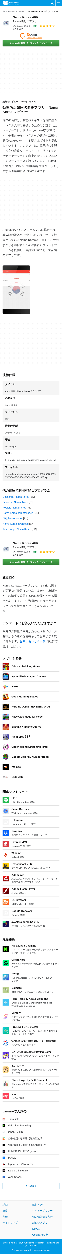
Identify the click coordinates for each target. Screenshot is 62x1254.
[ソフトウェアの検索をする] (52, 3)
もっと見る (31, 1185)
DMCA (36, 1228)
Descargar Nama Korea (16, 496)
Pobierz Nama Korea (14, 507)
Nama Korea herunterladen (18, 513)
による (22, 26)
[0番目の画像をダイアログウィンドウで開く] (16, 289)
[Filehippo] (11, 3)
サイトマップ (10, 1222)
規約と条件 (38, 1204)
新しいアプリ (40, 1222)
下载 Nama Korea (13, 518)
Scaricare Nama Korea (15, 502)
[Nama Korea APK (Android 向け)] (6, 23)
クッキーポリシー (42, 1210)
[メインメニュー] (59, 3)
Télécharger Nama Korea (17, 529)
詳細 (5, 1204)
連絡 (5, 1210)
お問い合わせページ (32, 641)
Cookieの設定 (40, 1234)
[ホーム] (4, 11)
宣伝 (5, 1216)
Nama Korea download (16, 523)
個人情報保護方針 (42, 1216)
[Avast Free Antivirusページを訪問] (31, 36)
